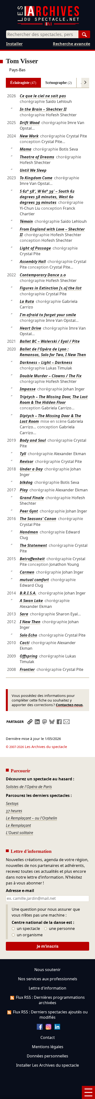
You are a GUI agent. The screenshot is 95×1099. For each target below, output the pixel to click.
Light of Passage (35, 248)
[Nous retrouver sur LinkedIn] (57, 1028)
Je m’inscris (47, 946)
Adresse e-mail (20, 891)
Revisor (26, 461)
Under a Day (31, 469)
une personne (61, 929)
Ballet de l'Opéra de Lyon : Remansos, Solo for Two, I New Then (53, 351)
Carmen (27, 572)
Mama (25, 149)
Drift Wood (30, 122)
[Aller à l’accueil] (48, 24)
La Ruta (27, 301)
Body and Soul (33, 440)
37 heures (14, 810)
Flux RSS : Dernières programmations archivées (50, 1000)
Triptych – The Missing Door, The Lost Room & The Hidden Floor (54, 399)
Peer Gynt (29, 511)
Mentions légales (47, 1046)
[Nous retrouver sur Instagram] (48, 1028)
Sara (24, 614)
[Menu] (88, 1092)
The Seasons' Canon (38, 518)
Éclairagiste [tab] (23, 83)
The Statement (33, 545)
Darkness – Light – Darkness (46, 362)
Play (24, 490)
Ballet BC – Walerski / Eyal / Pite (50, 341)
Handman (29, 532)
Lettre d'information (47, 988)
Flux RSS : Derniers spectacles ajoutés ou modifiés (50, 1014)
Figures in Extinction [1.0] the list (51, 288)
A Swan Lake (31, 600)
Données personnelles (47, 1056)
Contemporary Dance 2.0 (43, 275)
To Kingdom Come (36, 177)
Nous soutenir (47, 969)
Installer (14, 43)
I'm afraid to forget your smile (48, 314)
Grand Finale (32, 497)
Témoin (26, 221)
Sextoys (12, 803)
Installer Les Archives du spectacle (47, 1065)
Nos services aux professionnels (47, 979)
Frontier (27, 669)
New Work (29, 136)
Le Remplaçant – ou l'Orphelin (31, 818)
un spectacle (28, 929)
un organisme (29, 935)
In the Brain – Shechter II (43, 109)
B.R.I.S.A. (28, 593)
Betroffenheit (32, 558)
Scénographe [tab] (58, 83)
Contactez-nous (69, 705)
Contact (47, 1037)
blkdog (26, 482)
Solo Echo (28, 635)
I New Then (30, 621)
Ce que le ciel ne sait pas (43, 96)
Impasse (28, 389)
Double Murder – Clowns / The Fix (50, 375)
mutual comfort (34, 579)
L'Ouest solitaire (19, 832)
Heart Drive (30, 328)
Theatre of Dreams (37, 157)
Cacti (24, 642)
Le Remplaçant (18, 825)
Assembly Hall (33, 261)
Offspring (29, 656)
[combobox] (42, 34)
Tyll (23, 453)
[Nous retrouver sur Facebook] (40, 1028)
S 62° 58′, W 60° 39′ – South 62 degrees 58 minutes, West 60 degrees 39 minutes (47, 197)
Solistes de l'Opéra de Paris (29, 786)
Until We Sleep (33, 170)
